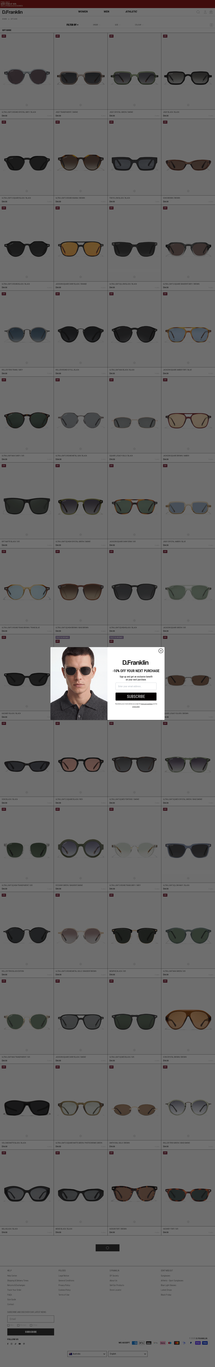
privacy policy (136, 706)
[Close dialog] (161, 651)
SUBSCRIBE (136, 696)
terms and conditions (147, 704)
